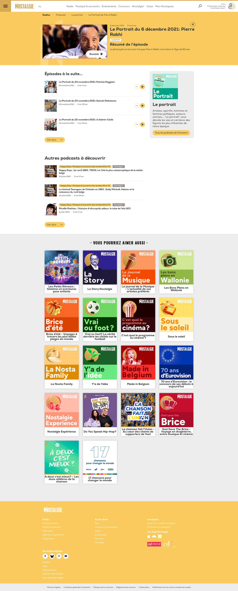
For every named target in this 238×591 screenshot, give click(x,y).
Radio (70, 6)
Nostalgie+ (138, 6)
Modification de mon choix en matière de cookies (171, 587)
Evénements (109, 6)
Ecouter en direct (51, 523)
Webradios (48, 531)
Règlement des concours (126, 587)
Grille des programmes (53, 535)
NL (39, 6)
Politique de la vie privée (103, 587)
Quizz (150, 6)
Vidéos (98, 531)
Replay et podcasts (52, 527)
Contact (46, 562)
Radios (46, 15)
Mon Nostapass (164, 6)
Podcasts (61, 15)
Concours (124, 6)
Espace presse (49, 570)
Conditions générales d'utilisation (77, 587)
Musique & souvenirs (87, 6)
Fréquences (48, 538)
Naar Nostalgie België (53, 578)
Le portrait (77, 15)
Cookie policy (144, 587)
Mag (97, 523)
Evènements (101, 535)
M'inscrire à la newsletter (159, 527)
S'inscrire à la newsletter (106, 527)
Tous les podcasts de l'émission (171, 132)
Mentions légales (53, 587)
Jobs (45, 566)
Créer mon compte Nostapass (161, 523)
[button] (55, 139)
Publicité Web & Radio (53, 574)
